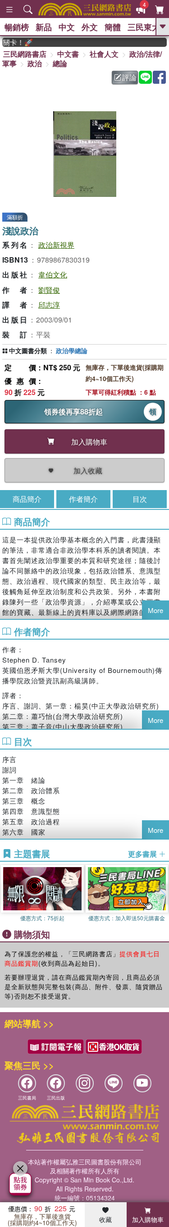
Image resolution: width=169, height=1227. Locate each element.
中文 (67, 27)
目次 (139, 499)
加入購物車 (148, 1219)
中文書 (68, 54)
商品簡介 (27, 499)
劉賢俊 (49, 290)
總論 (60, 63)
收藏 (105, 1219)
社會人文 (104, 54)
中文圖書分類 (28, 350)
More (155, 610)
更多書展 (143, 854)
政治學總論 (71, 350)
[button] (162, 894)
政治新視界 (56, 245)
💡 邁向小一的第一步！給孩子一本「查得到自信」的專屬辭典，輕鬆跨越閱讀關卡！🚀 (12, 42)
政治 (34, 63)
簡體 (113, 27)
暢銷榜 (17, 27)
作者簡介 (83, 499)
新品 (44, 27)
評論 (129, 77)
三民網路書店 (24, 54)
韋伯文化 (52, 274)
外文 (90, 27)
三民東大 (144, 27)
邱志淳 (49, 305)
